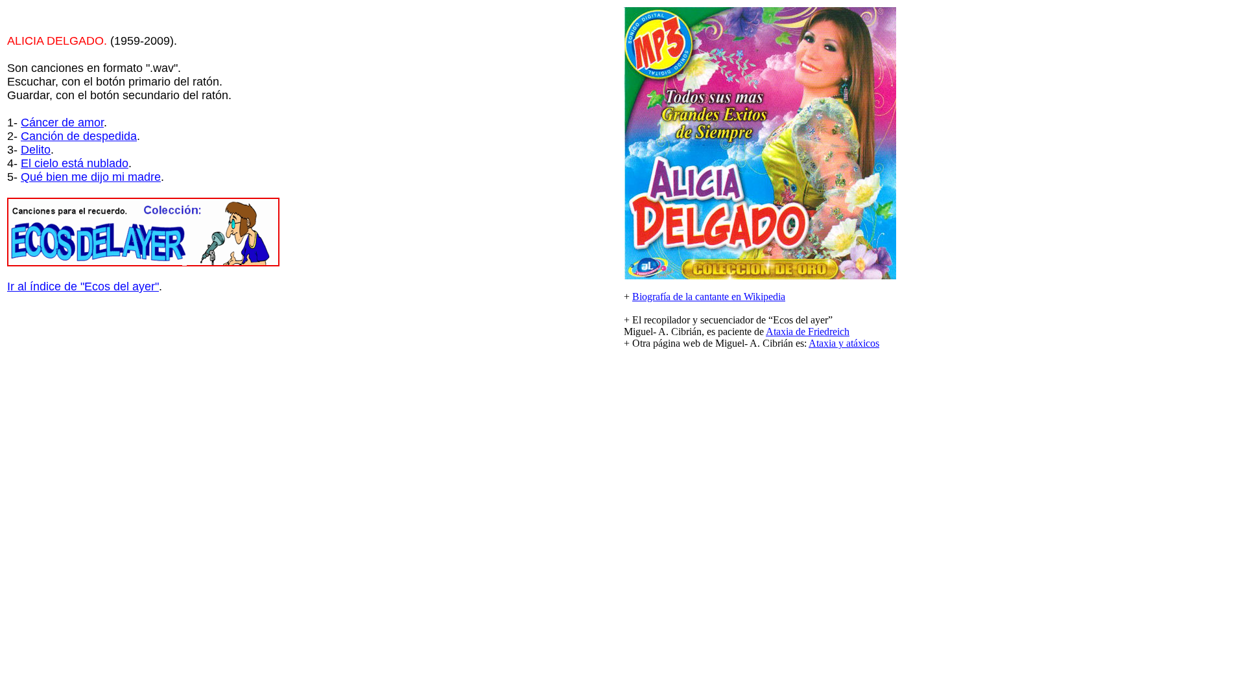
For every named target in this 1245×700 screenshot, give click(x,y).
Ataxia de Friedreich (807, 331)
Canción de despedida (79, 136)
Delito (36, 149)
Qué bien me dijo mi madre (91, 176)
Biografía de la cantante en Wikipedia (708, 296)
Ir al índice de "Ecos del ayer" (83, 286)
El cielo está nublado (74, 163)
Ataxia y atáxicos (844, 343)
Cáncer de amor (62, 122)
